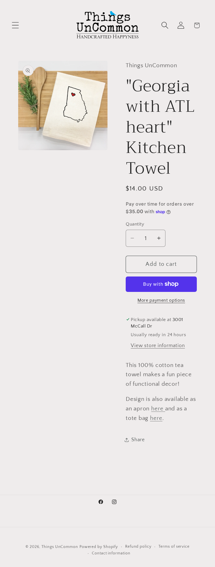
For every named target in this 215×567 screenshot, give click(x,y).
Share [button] (138, 440)
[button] (15, 25)
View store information (158, 345)
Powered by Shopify (99, 547)
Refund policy (138, 546)
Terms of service (174, 546)
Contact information (111, 553)
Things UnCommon (59, 547)
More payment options (161, 300)
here (157, 408)
